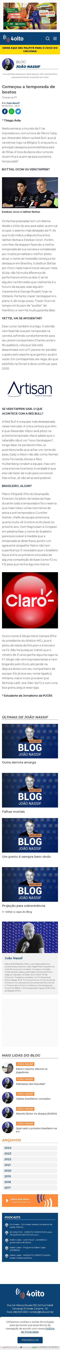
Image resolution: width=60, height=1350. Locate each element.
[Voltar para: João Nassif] (30, 937)
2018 (7, 1182)
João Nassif (13, 103)
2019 (7, 1176)
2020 (7, 1170)
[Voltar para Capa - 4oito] (18, 38)
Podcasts (12, 1217)
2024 (8, 1148)
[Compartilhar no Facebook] (5, 111)
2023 (7, 1153)
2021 (7, 1165)
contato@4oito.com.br (42, 1311)
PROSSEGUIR (30, 1340)
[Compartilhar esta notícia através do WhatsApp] (11, 111)
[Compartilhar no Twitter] (18, 111)
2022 (7, 1159)
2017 (7, 1187)
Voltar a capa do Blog (18, 911)
